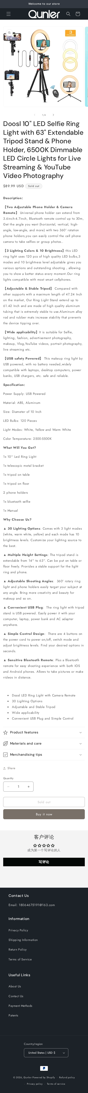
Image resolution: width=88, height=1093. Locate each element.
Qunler (27, 1077)
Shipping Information (23, 940)
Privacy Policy (18, 930)
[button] (8, 14)
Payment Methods (20, 1006)
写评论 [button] (44, 861)
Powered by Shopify (43, 1077)
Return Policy (18, 949)
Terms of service (56, 1084)
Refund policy (67, 1077)
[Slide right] (53, 115)
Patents (13, 1015)
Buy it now (44, 814)
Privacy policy (35, 1084)
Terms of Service (20, 959)
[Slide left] (34, 115)
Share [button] (11, 768)
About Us (15, 986)
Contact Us (16, 996)
